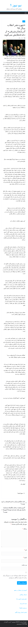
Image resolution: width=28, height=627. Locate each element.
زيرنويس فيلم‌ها (23, 608)
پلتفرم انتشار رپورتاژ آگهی (21, 612)
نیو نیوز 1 (16, 5)
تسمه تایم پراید (23, 603)
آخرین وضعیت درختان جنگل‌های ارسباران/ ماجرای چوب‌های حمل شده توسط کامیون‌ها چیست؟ (14, 510)
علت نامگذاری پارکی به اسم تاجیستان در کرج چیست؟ (13, 503)
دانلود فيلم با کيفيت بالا (21, 599)
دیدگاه (25, 529)
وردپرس (19, 624)
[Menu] (25, 13)
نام (25, 550)
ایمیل (25, 557)
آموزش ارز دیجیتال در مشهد (20, 590)
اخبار (24, 21)
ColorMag (24, 624)
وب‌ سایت (24, 565)
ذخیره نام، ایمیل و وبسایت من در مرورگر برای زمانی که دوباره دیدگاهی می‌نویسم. (15, 577)
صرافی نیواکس (23, 594)
